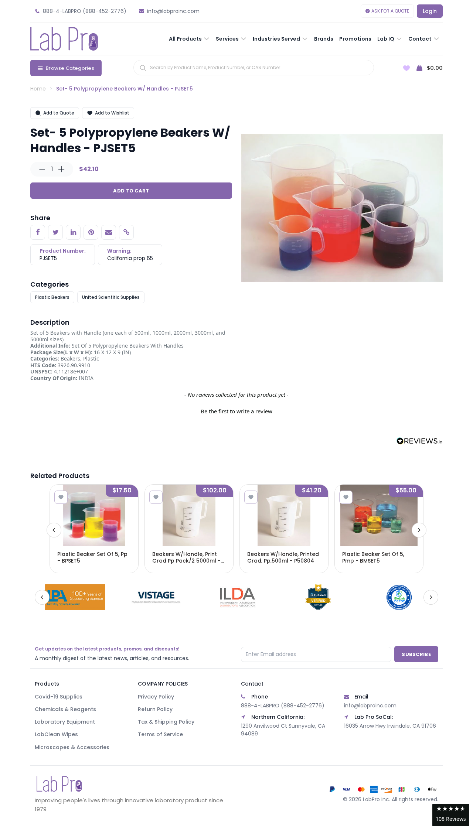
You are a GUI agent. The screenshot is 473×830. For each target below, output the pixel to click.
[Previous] (54, 530)
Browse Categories (70, 68)
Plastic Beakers (52, 297)
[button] (236, 410)
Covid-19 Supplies (58, 696)
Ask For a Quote (390, 11)
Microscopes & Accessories (72, 747)
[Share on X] (55, 232)
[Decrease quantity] (42, 169)
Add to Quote (58, 113)
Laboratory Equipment (65, 721)
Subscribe (416, 654)
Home (38, 88)
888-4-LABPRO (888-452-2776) (282, 705)
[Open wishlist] (406, 68)
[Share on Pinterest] (91, 232)
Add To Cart (131, 190)
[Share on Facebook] (37, 232)
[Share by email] (108, 232)
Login (430, 11)
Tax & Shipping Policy (166, 721)
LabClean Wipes (56, 734)
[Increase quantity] (61, 169)
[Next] (419, 530)
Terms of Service (160, 734)
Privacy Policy (156, 696)
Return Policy (155, 709)
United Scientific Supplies (111, 297)
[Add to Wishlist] (61, 497)
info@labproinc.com (370, 705)
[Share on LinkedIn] (73, 232)
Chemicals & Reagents (65, 709)
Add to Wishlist (112, 113)
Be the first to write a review (236, 411)
